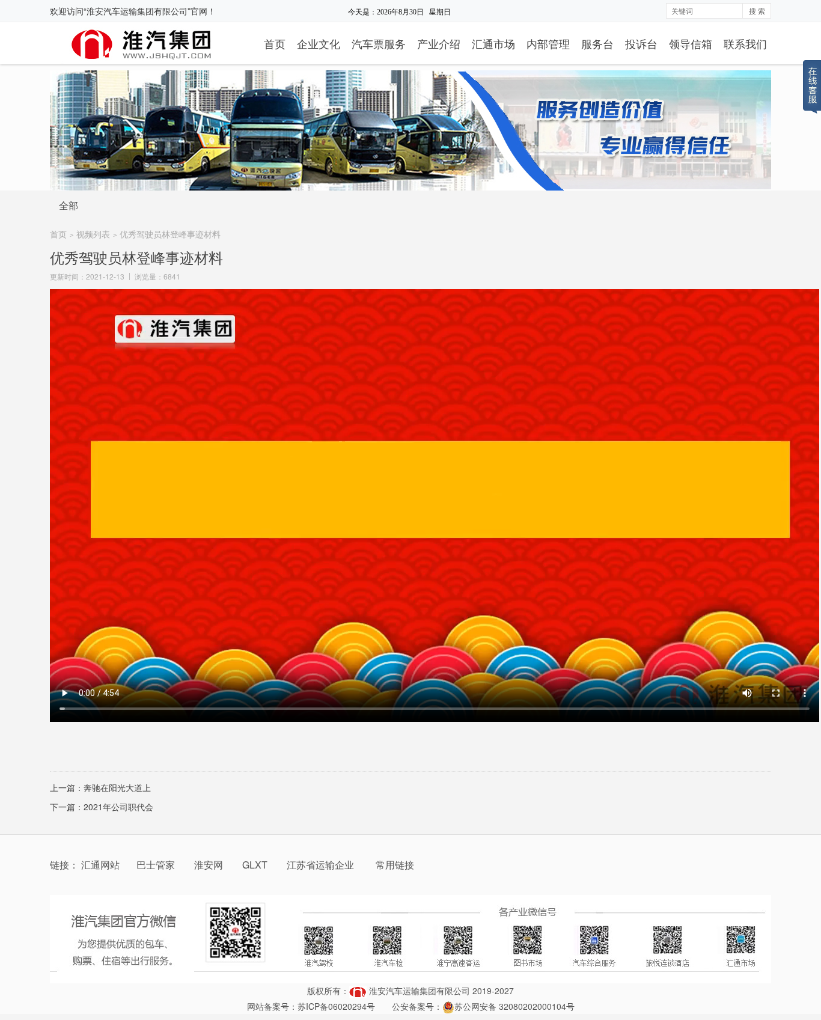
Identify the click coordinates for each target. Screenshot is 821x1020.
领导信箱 (690, 43)
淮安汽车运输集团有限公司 (419, 991)
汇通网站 (100, 865)
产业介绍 (438, 43)
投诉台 (641, 43)
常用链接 (395, 865)
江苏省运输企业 (320, 865)
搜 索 (757, 10)
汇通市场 (493, 43)
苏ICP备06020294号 (336, 1006)
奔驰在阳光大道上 (117, 787)
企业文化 (318, 43)
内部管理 (548, 43)
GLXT (256, 865)
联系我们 (745, 43)
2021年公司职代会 (118, 807)
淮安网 (209, 865)
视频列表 (93, 234)
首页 (274, 43)
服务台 (597, 43)
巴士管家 (155, 865)
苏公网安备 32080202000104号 (514, 1006)
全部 (68, 205)
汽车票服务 (379, 43)
